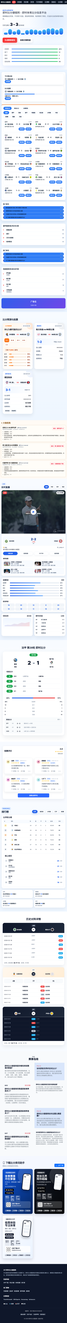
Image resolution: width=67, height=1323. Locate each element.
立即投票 (8, 98)
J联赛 (62, 811)
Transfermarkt (7, 1299)
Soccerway (24, 1299)
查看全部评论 (33, 795)
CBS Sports (16, 1299)
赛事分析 (28, 142)
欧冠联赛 (16, 1291)
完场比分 (7, 108)
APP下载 (5, 1282)
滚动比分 (16, 108)
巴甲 (56, 811)
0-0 (12, 340)
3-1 (18, 340)
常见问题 (12, 1282)
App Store (10, 1190)
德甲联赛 (22, 1291)
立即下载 (60, 1165)
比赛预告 (25, 108)
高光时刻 (28, 129)
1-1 (7, 345)
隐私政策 (23, 1314)
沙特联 (49, 811)
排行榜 (23, 1282)
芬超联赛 (5, 1291)
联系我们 (42, 1314)
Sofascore (32, 1299)
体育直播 (17, 1282)
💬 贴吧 (23, 1303)
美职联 (41, 811)
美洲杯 (11, 1291)
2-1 (7, 340)
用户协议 (29, 1314)
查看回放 (22, 129)
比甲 (35, 811)
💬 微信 (5, 1304)
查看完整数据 (25, 40)
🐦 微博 (11, 1303)
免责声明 (36, 1314)
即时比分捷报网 (6, 2)
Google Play (9, 1193)
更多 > (59, 719)
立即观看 (8, 81)
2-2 (24, 340)
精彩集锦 (59, 129)
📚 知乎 (17, 1303)
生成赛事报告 (10, 40)
